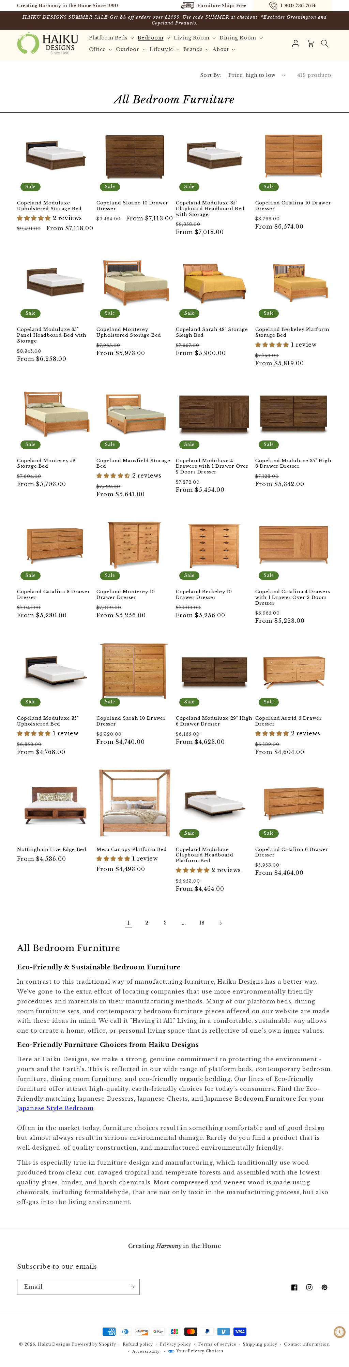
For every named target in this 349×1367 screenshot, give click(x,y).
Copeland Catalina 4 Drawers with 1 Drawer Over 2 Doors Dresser (292, 597)
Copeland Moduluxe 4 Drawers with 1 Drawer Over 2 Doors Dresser (212, 466)
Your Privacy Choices (200, 1351)
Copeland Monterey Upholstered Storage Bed (128, 332)
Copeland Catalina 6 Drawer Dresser (292, 852)
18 (202, 923)
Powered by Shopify (94, 1344)
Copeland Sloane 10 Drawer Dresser (132, 206)
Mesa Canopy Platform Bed (131, 849)
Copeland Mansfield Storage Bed (133, 463)
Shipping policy (260, 1344)
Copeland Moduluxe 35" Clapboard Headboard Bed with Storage (210, 208)
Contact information (307, 1344)
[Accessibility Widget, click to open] (340, 1332)
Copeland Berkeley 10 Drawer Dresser (204, 594)
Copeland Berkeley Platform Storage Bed (292, 332)
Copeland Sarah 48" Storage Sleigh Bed (212, 332)
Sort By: (211, 75)
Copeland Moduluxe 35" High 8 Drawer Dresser (293, 463)
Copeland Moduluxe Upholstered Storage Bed (49, 206)
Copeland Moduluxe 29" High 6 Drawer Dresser (214, 721)
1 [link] (128, 922)
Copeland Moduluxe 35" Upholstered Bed (48, 721)
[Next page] (220, 923)
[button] (112, 38)
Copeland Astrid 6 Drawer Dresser (288, 721)
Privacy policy (175, 1344)
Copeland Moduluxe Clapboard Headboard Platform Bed (204, 855)
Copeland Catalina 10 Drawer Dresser (293, 206)
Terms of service (217, 1344)
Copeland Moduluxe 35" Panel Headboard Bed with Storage (51, 335)
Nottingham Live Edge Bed (51, 849)
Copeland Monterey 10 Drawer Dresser (125, 594)
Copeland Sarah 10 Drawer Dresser (131, 721)
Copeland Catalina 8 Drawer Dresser (53, 594)
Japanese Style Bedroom (55, 1108)
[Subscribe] (131, 1287)
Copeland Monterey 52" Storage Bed (47, 463)
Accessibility (146, 1351)
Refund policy (138, 1344)
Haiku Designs (54, 1344)
